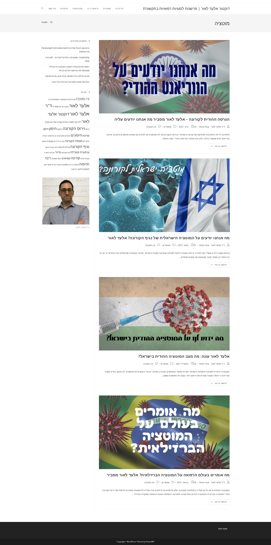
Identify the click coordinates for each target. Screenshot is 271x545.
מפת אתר (222, 528)
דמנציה (72, 122)
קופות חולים (85, 159)
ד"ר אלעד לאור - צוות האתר (212, 126)
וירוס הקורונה (74, 128)
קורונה (75, 157)
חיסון (53, 128)
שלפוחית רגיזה (73, 165)
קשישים (66, 158)
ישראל (45, 136)
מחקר (44, 141)
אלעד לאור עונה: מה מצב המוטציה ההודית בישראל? (184, 356)
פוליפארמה (65, 153)
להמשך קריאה (218, 147)
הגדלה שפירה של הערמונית (56, 122)
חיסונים (76, 135)
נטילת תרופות (64, 147)
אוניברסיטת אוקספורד (67, 99)
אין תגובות (151, 126)
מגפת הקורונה (73, 141)
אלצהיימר (65, 107)
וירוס (87, 129)
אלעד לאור (79, 105)
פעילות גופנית (49, 153)
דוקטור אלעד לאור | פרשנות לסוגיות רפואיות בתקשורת (186, 8)
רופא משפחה (56, 159)
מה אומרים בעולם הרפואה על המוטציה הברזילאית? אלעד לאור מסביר (168, 474)
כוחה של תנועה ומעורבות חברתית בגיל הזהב (70, 81)
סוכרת (51, 147)
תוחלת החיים (57, 165)
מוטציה (44, 22)
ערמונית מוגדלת (79, 152)
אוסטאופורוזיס (53, 99)
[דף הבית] (51, 22)
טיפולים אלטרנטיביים (62, 136)
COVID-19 (82, 99)
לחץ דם (86, 141)
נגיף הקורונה (79, 146)
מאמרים (167, 126)
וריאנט (59, 129)
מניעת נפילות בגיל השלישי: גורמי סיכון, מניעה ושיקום (67, 76)
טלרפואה (51, 136)
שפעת (65, 164)
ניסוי (56, 147)
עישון (47, 147)
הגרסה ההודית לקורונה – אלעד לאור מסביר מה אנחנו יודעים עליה (172, 119)
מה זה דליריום (59, 141)
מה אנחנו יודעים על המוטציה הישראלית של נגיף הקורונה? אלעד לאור (169, 237)
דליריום (78, 122)
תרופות (74, 169)
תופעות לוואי (83, 169)
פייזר (58, 152)
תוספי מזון (48, 165)
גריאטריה (56, 106)
